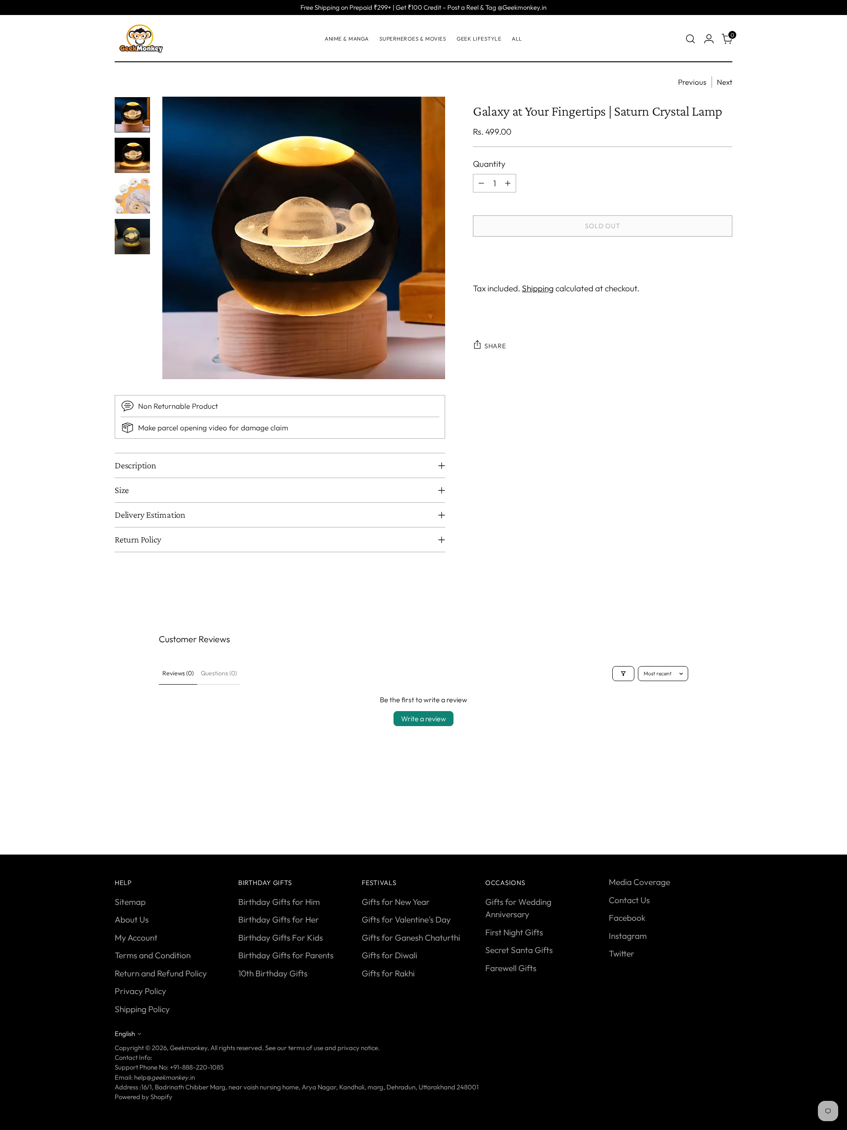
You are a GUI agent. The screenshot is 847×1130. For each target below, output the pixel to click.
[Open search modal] (690, 39)
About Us (132, 919)
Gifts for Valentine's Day (406, 919)
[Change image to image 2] (132, 155)
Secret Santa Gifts (519, 950)
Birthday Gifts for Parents (286, 955)
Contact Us (629, 900)
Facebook (627, 917)
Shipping (538, 287)
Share (495, 345)
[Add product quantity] (508, 183)
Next (724, 82)
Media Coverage (639, 882)
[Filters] (623, 673)
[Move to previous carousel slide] (704, 815)
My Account (136, 937)
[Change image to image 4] (132, 236)
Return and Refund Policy (161, 973)
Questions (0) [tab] (219, 673)
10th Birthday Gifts (272, 973)
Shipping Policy (142, 1009)
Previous (692, 82)
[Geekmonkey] (141, 38)
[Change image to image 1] (132, 114)
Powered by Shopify (143, 1096)
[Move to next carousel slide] (724, 815)
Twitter (621, 953)
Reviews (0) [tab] (178, 673)
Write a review (423, 718)
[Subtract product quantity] (481, 183)
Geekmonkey (188, 1047)
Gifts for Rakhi (388, 973)
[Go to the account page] (709, 39)
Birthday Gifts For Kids (280, 937)
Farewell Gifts (510, 968)
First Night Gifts (514, 932)
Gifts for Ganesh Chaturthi (411, 937)
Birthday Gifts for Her (278, 919)
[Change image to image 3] (132, 196)
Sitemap (130, 901)
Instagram (628, 935)
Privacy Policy (140, 991)
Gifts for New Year (396, 901)
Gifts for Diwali (389, 955)
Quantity (489, 163)
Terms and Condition (153, 955)
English (125, 1033)
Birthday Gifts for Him (279, 901)
